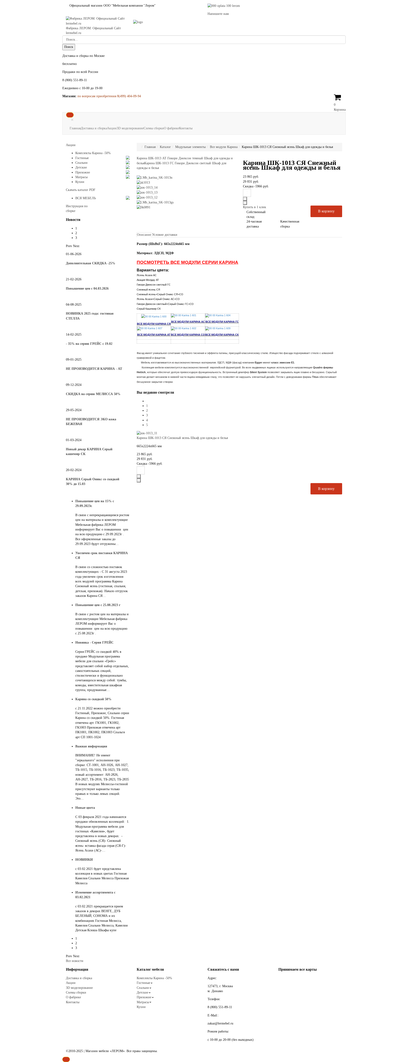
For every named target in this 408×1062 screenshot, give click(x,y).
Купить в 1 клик (254, 207)
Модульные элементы (190, 147)
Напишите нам (218, 14)
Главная (75, 128)
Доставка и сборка (94, 128)
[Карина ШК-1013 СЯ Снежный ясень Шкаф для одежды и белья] (147, 433)
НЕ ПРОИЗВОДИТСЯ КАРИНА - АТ (94, 369)
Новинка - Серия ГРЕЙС (94, 642)
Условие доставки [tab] (164, 234)
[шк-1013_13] (147, 192)
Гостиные (82, 158)
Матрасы (81, 177)
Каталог (165, 147)
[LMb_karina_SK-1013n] (154, 177)
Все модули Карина (224, 147)
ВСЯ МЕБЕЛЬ (85, 198)
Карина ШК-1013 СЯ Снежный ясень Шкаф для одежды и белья (182, 438)
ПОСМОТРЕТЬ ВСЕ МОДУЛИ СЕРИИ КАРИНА (187, 262)
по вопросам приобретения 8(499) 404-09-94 (109, 96)
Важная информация (91, 746)
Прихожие (82, 172)
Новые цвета (85, 807)
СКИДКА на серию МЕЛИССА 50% (93, 394)
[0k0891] (143, 207)
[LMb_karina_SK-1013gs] (155, 202)
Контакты (185, 128)
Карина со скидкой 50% (93, 699)
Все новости (74, 961)
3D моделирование (130, 128)
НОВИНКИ (84, 859)
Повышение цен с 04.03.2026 (87, 288)
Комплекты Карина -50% (93, 153)
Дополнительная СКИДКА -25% (90, 263)
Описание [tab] (144, 234)
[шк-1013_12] (147, 197)
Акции (112, 128)
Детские (81, 167)
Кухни (79, 182)
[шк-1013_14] (147, 187)
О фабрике (171, 128)
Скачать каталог (80, 190)
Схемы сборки (154, 128)
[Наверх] (66, 1059)
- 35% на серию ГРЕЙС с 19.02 (89, 344)
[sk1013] (143, 182)
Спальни (81, 162)
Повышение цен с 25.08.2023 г (97, 605)
